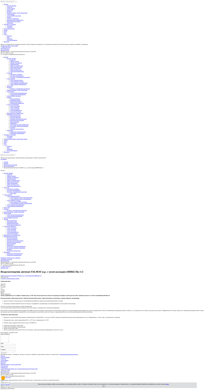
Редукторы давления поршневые (16, 248)
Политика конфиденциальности (9, 384)
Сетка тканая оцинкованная (14, 216)
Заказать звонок (15, 278)
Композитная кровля (12, 223)
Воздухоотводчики (12, 238)
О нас (5, 34)
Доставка (9, 27)
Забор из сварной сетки (13, 180)
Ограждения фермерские (14, 186)
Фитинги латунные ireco (13, 250)
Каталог (6, 4)
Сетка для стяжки (12, 227)
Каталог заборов (11, 5)
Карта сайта (34, 368)
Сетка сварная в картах (13, 196)
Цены (5, 31)
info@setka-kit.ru (5, 48)
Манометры (10, 245)
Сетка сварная (11, 8)
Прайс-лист (14, 368)
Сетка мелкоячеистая (12, 232)
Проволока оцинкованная (14, 255)
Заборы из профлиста (13, 177)
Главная (6, 162)
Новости (9, 36)
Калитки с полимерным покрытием (17, 210)
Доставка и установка (10, 24)
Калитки (9, 11)
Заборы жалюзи (11, 176)
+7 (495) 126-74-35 (6, 47)
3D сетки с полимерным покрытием (17, 192)
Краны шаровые (11, 243)
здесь (167, 384)
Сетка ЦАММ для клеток (14, 15)
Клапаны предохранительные (15, 240)
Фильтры (9, 249)
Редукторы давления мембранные (16, 246)
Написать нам (4, 268)
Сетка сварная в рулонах (13, 200)
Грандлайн (13, 193)
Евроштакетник (11, 179)
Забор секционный (12, 183)
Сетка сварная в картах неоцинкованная (21, 197)
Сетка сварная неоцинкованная (15, 204)
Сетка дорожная (11, 229)
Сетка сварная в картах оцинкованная (20, 199)
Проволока (10, 23)
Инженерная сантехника (13, 21)
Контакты (6, 41)
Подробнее (4, 159)
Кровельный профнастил (14, 225)
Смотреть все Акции (6, 259)
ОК (103, 386)
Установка (10, 26)
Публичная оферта (12, 40)
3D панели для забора (13, 189)
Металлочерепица (12, 220)
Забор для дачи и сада (13, 184)
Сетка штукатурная (12, 233)
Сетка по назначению (13, 18)
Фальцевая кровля (12, 222)
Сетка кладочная (11, 230)
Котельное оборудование (14, 242)
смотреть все (4, 367)
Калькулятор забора (9, 28)
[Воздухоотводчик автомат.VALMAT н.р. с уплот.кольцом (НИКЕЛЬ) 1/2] (21, 275)
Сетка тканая (10, 14)
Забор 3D (9, 174)
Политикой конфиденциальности (69, 354)
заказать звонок (5, 50)
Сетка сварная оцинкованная (15, 206)
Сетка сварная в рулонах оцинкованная (21, 203)
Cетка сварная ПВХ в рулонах (18, 202)
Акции (6, 30)
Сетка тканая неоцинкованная (15, 215)
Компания (8, 368)
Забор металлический (13, 181)
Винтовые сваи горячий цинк (15, 20)
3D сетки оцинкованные (13, 190)
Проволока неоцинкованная (14, 253)
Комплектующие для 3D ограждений (17, 13)
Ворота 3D (10, 10)
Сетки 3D (9, 7)
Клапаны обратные (12, 239)
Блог (5, 33)
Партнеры (10, 38)
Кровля (9, 17)
